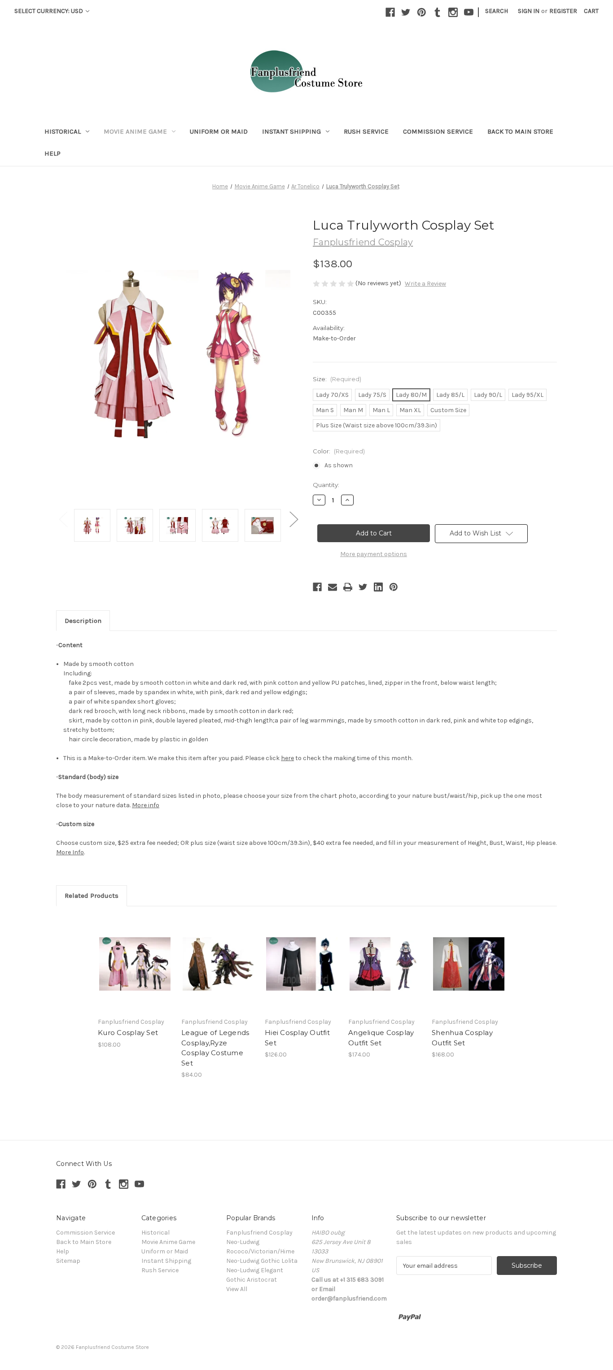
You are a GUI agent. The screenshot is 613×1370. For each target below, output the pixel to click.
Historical (62, 131)
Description (83, 621)
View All (236, 1289)
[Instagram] (453, 12)
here (287, 758)
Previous (63, 518)
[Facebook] (390, 12)
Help (52, 153)
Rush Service (366, 131)
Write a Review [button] (425, 283)
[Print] (347, 587)
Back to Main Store (520, 131)
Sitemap (68, 1261)
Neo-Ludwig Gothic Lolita (262, 1261)
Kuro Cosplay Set (128, 1032)
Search (496, 11)
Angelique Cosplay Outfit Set (381, 1037)
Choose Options (135, 963)
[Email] (332, 587)
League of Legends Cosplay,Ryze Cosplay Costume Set (215, 1047)
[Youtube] (468, 12)
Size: (337, 379)
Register (563, 11)
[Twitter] (406, 12)
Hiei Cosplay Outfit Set (297, 1037)
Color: (339, 451)
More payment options (373, 554)
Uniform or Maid (219, 131)
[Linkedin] (378, 587)
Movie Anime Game (135, 131)
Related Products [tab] (91, 896)
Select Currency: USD (49, 11)
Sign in (528, 11)
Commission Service (438, 131)
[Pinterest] (421, 12)
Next (293, 518)
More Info (70, 852)
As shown (338, 465)
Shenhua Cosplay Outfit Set (462, 1037)
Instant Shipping (291, 131)
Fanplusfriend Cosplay (259, 1232)
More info (145, 805)
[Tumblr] (437, 12)
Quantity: (326, 484)
